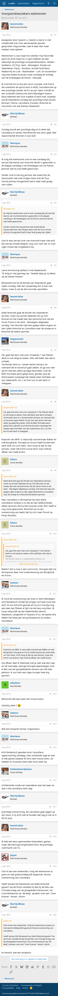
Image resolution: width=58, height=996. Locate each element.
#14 (55, 724)
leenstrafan (9, 17)
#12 (55, 639)
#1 (55, 35)
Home (25, 988)
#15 (55, 747)
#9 (55, 470)
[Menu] (4, 3)
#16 (55, 780)
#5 (55, 265)
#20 (55, 915)
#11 (55, 593)
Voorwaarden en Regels (31, 985)
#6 (55, 307)
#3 (55, 154)
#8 (55, 401)
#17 (55, 806)
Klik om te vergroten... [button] (29, 564)
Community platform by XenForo (25, 993)
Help (18, 988)
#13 (55, 694)
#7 (55, 350)
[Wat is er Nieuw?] (48, 3)
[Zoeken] (54, 3)
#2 (55, 124)
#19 (55, 866)
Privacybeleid (8, 988)
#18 (55, 836)
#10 (55, 533)
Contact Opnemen (10, 985)
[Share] (51, 35)
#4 (55, 203)
